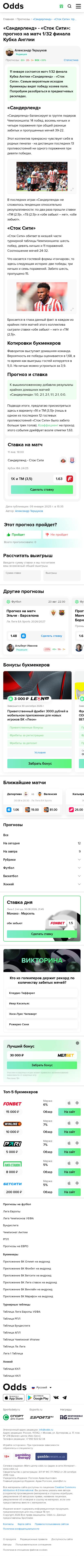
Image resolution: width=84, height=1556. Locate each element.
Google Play (38, 1397)
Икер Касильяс (19, 1003)
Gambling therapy (23, 1456)
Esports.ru (42, 1417)
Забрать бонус (40, 763)
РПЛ (6, 1239)
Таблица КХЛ (11, 1369)
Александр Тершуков (29, 511)
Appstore (13, 1397)
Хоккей (8, 884)
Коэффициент (48, 425)
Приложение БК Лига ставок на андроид (30, 1282)
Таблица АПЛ (12, 1332)
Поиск (69, 6)
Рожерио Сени (19, 1024)
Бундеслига (10, 1225)
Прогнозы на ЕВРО (15, 1246)
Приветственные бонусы (26, 727)
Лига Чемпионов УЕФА (18, 1218)
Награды (71, 1417)
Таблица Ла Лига (14, 1346)
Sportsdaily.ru (13, 1417)
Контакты (8, 1524)
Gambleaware (51, 1456)
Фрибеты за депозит (23, 743)
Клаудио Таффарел (22, 993)
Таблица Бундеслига (16, 1325)
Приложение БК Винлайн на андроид (27, 1289)
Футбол (8, 868)
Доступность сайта (62, 1539)
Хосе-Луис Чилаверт (23, 1014)
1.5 (71, 923)
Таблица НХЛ (12, 1376)
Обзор (47, 1112)
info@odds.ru (46, 1429)
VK (56, 1397)
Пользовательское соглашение (33, 1544)
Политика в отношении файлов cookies (25, 1549)
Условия (40, 752)
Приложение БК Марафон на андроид (28, 1296)
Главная (8, 19)
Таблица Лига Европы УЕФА (21, 1311)
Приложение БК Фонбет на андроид (27, 1268)
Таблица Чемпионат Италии (21, 1339)
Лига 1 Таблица (13, 1353)
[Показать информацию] (77, 1043)
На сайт (69, 1112)
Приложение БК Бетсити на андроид (27, 1275)
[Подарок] (61, 6)
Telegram (64, 1397)
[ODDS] (13, 6)
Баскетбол (10, 876)
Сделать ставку (42, 934)
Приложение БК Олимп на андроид (26, 1261)
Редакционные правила (33, 1539)
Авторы (7, 1544)
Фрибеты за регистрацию (27, 735)
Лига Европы (11, 1211)
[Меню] (78, 6)
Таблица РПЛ (11, 1318)
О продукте (9, 1539)
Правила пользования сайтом (52, 1524)
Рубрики (9, 860)
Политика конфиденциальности (21, 1528)
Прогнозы (23, 19)
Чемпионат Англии (15, 1232)
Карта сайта (24, 1524)
